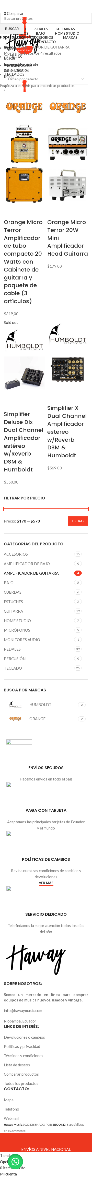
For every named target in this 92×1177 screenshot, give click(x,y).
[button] (15, 1161)
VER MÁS (46, 883)
